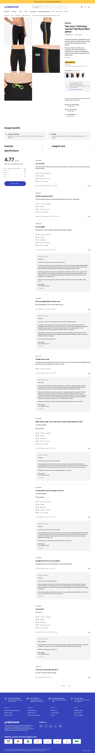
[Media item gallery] (32, 59)
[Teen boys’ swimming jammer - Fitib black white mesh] (18, 31)
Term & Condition (78, 715)
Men (20, 11)
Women (14, 11)
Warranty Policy (8, 712)
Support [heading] (6, 707)
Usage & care (58, 146)
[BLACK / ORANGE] (72, 75)
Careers (53, 715)
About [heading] (53, 707)
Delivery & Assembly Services (12, 710)
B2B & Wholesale (32, 710)
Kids (26, 11)
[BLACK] (77, 75)
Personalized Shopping (44, 11)
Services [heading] (30, 707)
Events (66, 11)
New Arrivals (59, 11)
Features (8, 146)
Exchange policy (78, 710)
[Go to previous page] (57, 686)
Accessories (33, 11)
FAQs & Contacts (8, 715)
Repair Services (32, 712)
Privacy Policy (77, 712)
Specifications (11, 150)
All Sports (6, 11)
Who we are (54, 710)
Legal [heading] (75, 707)
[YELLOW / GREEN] (82, 75)
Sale (53, 11)
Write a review (15, 183)
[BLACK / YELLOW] (67, 75)
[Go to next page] (69, 686)
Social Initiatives (55, 712)
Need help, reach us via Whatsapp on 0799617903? (47, 1)
